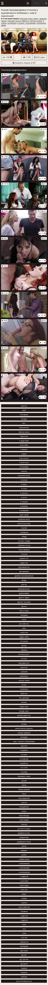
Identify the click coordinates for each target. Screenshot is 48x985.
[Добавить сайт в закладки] (28, 3)
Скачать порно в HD (24, 62)
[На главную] (2, 3)
